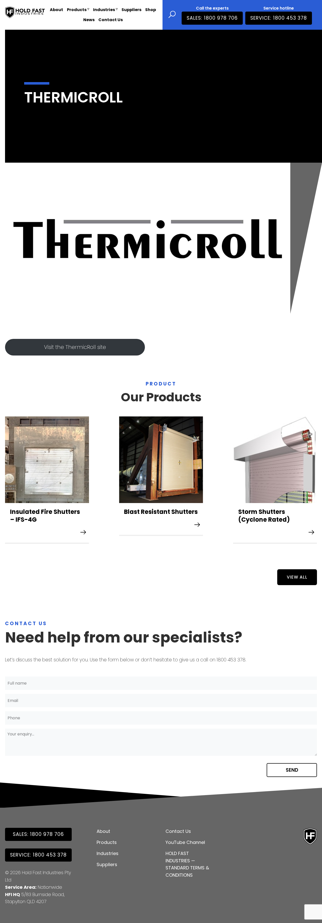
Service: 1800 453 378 (278, 18)
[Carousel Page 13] (182, 563)
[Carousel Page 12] (176, 563)
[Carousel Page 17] (206, 563)
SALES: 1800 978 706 (212, 18)
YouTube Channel (185, 842)
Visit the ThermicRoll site (75, 347)
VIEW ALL (297, 577)
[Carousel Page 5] (134, 563)
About (56, 10)
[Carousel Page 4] (128, 563)
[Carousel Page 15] (194, 563)
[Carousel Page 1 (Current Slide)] (109, 563)
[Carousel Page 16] (200, 563)
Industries (104, 10)
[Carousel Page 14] (188, 563)
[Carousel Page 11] (170, 563)
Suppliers (131, 10)
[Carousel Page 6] (140, 563)
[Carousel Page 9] (158, 563)
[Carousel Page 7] (146, 563)
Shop (150, 10)
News (89, 20)
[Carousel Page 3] (122, 563)
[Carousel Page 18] (212, 563)
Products (77, 10)
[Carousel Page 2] (115, 563)
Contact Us (110, 20)
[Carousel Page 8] (152, 563)
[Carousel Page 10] (164, 563)
